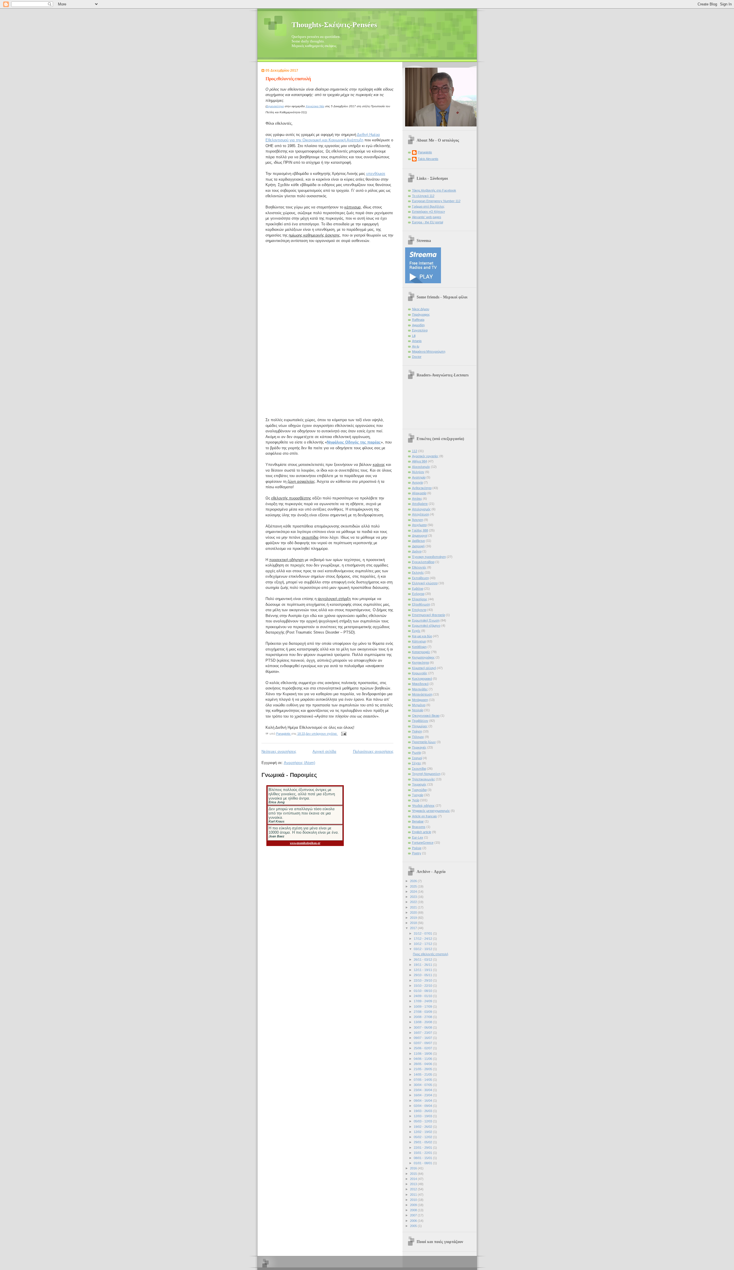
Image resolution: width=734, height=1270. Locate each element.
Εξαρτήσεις (419, 599)
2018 (414, 923)
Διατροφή (418, 546)
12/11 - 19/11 (423, 970)
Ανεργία (417, 482)
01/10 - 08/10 (423, 990)
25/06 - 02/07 (423, 1048)
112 (414, 451)
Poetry (416, 853)
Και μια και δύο (422, 636)
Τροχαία (417, 795)
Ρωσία (416, 752)
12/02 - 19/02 (423, 1132)
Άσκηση (417, 519)
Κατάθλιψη (419, 646)
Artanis (417, 341)
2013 (414, 1184)
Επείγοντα (419, 609)
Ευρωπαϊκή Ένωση (426, 620)
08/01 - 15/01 (423, 1158)
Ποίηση (417, 731)
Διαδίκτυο (418, 540)
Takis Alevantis (428, 159)
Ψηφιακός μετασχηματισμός (431, 810)
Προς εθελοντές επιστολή (288, 78)
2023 (414, 896)
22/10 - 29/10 (423, 980)
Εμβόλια (417, 588)
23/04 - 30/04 (423, 1090)
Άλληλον (418, 472)
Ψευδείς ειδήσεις (423, 805)
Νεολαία (417, 710)
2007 (414, 1215)
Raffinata (418, 319)
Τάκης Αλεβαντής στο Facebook (434, 190)
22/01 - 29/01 (423, 1147)
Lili (413, 335)
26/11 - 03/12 (423, 959)
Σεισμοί (417, 758)
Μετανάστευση (422, 694)
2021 (414, 907)
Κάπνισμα (419, 641)
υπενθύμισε (375, 173)
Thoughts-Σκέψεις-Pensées (334, 25)
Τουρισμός (419, 784)
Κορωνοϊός (419, 673)
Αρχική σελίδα (324, 751)
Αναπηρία (418, 477)
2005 (414, 1226)
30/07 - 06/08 (423, 1027)
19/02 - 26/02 (423, 1126)
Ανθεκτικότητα (422, 488)
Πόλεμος (418, 736)
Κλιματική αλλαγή (424, 668)
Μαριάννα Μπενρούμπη (428, 351)
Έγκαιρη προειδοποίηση (429, 556)
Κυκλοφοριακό (422, 678)
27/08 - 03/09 (423, 1011)
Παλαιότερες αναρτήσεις (373, 751)
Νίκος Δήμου (420, 309)
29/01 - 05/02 (423, 1142)
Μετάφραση (420, 700)
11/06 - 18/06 (423, 1053)
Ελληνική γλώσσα (425, 583)
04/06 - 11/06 (423, 1058)
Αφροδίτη (418, 325)
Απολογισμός (421, 509)
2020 (414, 912)
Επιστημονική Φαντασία (428, 615)
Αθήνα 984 (419, 461)
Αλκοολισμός (421, 466)
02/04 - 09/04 (423, 1105)
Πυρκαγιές (419, 747)
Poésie (416, 848)
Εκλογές (418, 572)
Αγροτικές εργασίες (425, 456)
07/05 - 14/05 (423, 1079)
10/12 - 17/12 (423, 943)
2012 (414, 1189)
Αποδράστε (420, 503)
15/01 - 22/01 (423, 1152)
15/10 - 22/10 (423, 985)
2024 (414, 891)
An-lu (415, 346)
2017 (414, 928)
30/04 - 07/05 (423, 1085)
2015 (414, 1173)
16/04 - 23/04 (423, 1095)
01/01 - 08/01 (423, 1163)
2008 (414, 1210)
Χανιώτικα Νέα (315, 106)
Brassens (418, 827)
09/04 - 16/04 (423, 1100)
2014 (414, 1179)
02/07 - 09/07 (423, 1043)
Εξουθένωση (421, 604)
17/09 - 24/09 (423, 1001)
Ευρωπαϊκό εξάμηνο (426, 625)
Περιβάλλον (420, 720)
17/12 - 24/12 (423, 938)
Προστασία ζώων (424, 742)
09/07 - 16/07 (423, 1038)
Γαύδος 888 (420, 530)
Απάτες (417, 498)
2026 (414, 881)
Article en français (424, 816)
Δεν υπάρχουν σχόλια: (322, 733)
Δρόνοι (416, 551)
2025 (414, 886)
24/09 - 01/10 (423, 996)
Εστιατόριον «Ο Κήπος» (428, 211)
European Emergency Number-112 (436, 201)
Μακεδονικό (420, 683)
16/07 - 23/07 (423, 1032)
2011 (414, 1194)
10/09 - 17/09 (423, 1006)
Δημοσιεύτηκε (275, 106)
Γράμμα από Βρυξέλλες (428, 206)
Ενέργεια (418, 593)
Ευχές (416, 630)
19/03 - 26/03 (423, 1111)
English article (421, 832)
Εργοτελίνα (419, 330)
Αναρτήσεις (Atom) (299, 763)
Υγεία (415, 800)
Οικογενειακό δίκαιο (426, 715)
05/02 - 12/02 (423, 1137)
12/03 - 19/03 (423, 1116)
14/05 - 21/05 (423, 1074)
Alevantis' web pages (426, 217)
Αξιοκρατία (419, 493)
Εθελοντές (419, 567)
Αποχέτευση (420, 514)
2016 (414, 1168)
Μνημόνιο (418, 705)
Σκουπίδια (419, 768)
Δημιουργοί (419, 535)
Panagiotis (425, 152)
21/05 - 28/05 (423, 1069)
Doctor (416, 356)
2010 (414, 1199)
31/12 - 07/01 (423, 933)
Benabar (418, 821)
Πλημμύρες (419, 726)
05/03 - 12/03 (423, 1121)
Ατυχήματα (419, 525)
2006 (414, 1220)
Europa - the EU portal (427, 222)
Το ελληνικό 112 (423, 196)
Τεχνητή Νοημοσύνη (426, 773)
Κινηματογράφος (423, 657)
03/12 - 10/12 (423, 949)
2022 (414, 902)
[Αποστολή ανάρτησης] (343, 733)
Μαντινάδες (420, 689)
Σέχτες (416, 763)
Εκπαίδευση (420, 578)
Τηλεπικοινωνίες (423, 779)
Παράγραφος (421, 314)
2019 (414, 917)
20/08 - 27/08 (423, 1017)
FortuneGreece (423, 842)
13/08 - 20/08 (423, 1022)
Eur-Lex (417, 837)
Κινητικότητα (420, 662)
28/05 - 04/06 (423, 1064)
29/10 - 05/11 (423, 975)
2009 (414, 1205)
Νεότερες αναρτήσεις (278, 751)
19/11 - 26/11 (423, 964)
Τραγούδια (419, 790)
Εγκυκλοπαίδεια (423, 562)
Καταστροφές (421, 652)
